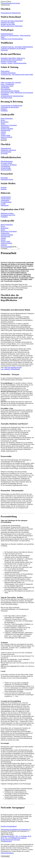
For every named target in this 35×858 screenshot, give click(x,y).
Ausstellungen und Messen (9, 165)
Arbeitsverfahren (6, 198)
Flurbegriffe (4, 50)
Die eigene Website (6, 163)
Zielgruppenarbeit (6, 152)
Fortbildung (4, 110)
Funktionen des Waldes (7, 22)
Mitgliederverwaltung (7, 213)
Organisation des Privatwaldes (10, 107)
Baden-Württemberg (7, 118)
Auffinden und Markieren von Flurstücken (13, 48)
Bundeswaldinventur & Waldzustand (11, 26)
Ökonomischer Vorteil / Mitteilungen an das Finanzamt (17, 92)
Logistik (3, 203)
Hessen (3, 123)
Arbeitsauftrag (5, 200)
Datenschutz (9, 839)
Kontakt (9, 246)
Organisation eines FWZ (8, 215)
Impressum (17, 839)
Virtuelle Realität (6, 168)
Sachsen (3, 133)
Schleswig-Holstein (6, 137)
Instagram (4, 189)
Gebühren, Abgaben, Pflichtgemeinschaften (13, 63)
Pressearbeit (4, 178)
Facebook (4, 187)
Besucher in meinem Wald (8, 61)
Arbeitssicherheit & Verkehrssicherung (12, 96)
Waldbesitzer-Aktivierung (8, 150)
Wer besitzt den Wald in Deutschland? (12, 21)
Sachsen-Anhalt (5, 135)
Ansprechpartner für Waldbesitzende (11, 105)
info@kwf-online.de (20, 838)
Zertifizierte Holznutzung (8, 73)
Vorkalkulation (5, 87)
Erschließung (4, 94)
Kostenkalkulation (6, 202)
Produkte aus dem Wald (8, 24)
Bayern (3, 120)
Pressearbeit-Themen (7, 179)
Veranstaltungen (5, 166)
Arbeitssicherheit (6, 197)
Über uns (3, 246)
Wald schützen (5, 71)
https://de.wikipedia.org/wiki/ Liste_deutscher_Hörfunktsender (11, 368)
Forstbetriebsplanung (7, 34)
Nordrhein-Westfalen (7, 128)
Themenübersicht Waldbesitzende (11, 13)
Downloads (4, 153)
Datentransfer (5, 205)
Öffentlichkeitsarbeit (7, 161)
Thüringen (4, 138)
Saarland (3, 132)
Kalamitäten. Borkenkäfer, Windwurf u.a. (13, 58)
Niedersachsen (5, 127)
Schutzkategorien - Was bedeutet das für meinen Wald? (17, 74)
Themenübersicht (6, 148)
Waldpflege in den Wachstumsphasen (12, 39)
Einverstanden (5, 856)
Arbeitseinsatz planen (7, 86)
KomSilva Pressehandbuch (9, 826)
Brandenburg (4, 122)
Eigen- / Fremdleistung (7, 84)
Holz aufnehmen (6, 89)
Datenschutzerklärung (7, 853)
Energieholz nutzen (6, 97)
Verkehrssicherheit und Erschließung (11, 60)
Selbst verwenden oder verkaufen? (11, 82)
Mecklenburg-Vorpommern (9, 125)
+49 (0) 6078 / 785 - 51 (14, 836)
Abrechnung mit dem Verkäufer (10, 91)
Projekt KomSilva (6, 170)
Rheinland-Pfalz (5, 130)
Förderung (4, 109)
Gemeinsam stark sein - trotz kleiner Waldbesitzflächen (17, 47)
